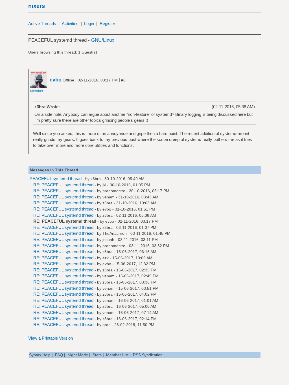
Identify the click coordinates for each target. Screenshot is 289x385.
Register (107, 23)
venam (108, 197)
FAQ (59, 355)
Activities (70, 23)
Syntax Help (40, 355)
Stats (97, 355)
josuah (108, 239)
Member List (117, 355)
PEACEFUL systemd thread (56, 178)
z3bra (96, 178)
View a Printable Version (50, 338)
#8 (123, 80)
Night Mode (77, 355)
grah (106, 324)
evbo (106, 209)
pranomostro (113, 191)
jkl (104, 185)
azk (105, 258)
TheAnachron (114, 233)
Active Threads (42, 23)
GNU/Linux (102, 40)
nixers (36, 6)
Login (89, 23)
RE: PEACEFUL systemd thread (63, 184)
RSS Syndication (148, 355)
